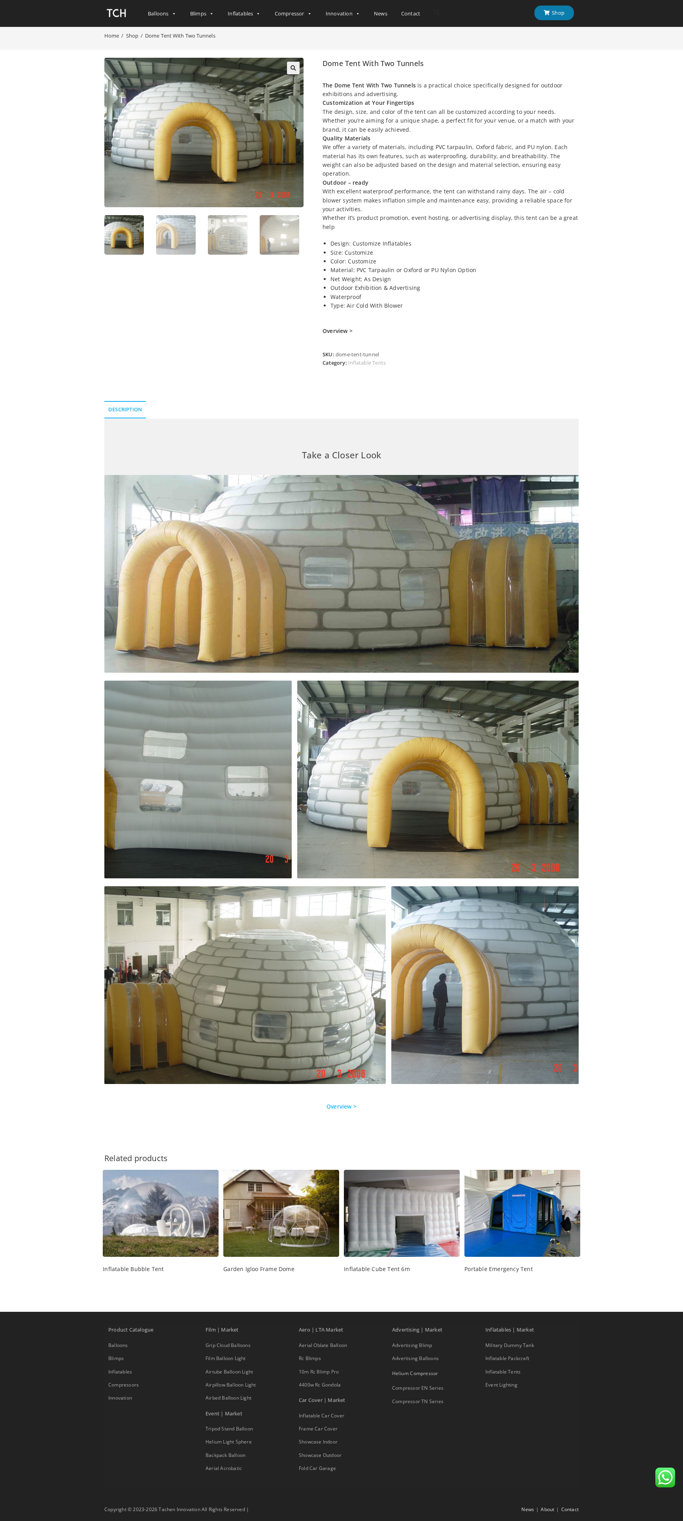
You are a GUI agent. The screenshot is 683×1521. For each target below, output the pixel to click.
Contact (410, 13)
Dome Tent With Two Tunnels (180, 35)
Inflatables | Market (509, 1329)
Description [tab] (125, 409)
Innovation (339, 13)
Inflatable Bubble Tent (133, 1269)
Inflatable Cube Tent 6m (377, 1269)
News (380, 13)
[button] (293, 68)
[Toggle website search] (436, 13)
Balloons (158, 13)
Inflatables (240, 13)
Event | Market (224, 1413)
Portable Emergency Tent (498, 1269)
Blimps (198, 13)
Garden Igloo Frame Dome (258, 1269)
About (547, 1509)
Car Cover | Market (322, 1400)
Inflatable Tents (367, 362)
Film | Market (222, 1329)
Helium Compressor (415, 1373)
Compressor (289, 13)
